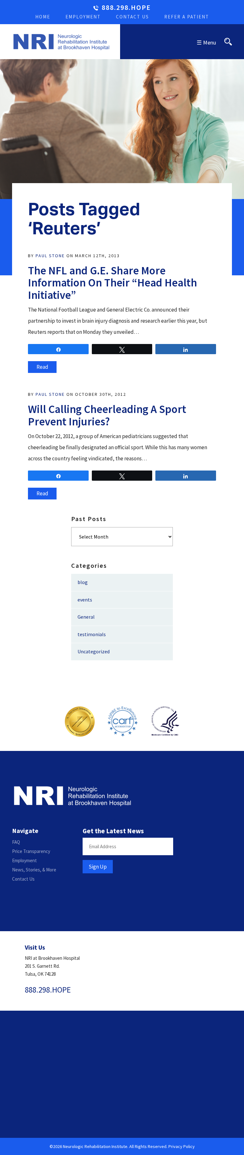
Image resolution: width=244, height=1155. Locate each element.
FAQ (16, 842)
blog (83, 582)
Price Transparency (31, 851)
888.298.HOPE (126, 8)
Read (42, 366)
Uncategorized (94, 651)
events (85, 599)
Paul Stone (50, 255)
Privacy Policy (181, 1146)
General (86, 617)
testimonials (92, 634)
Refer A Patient (186, 17)
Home (42, 17)
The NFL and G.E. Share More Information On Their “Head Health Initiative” (112, 283)
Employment (83, 17)
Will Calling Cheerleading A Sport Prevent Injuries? (107, 415)
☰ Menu (206, 42)
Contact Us (132, 17)
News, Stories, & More (34, 870)
